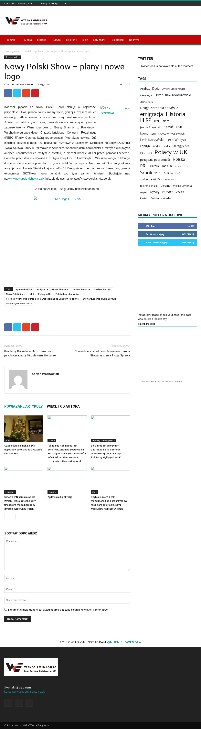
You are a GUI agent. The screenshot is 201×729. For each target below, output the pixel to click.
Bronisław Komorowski (173, 95)
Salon (178, 166)
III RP (145, 120)
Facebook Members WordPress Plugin (161, 381)
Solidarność (172, 173)
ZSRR (180, 192)
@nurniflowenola (124, 642)
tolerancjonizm (149, 185)
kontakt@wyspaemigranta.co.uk (24, 691)
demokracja (146, 101)
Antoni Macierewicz (173, 88)
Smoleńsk (118, 40)
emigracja (42, 289)
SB (186, 166)
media (156, 146)
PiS (142, 153)
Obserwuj (188, 234)
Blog (85, 40)
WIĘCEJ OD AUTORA (63, 406)
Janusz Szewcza (81, 289)
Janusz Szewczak (150, 127)
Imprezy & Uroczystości (103, 440)
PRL (143, 166)
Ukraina (165, 185)
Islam (165, 121)
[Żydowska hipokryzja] (67, 480)
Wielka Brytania (182, 185)
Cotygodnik (99, 40)
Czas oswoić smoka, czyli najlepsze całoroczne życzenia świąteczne (23, 449)
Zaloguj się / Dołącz (49, 3)
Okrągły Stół (181, 146)
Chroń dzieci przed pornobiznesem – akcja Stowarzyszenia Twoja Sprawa (102, 353)
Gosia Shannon (60, 289)
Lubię (191, 225)
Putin (154, 166)
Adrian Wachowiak (22, 84)
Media (28, 40)
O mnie (11, 40)
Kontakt (66, 3)
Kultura (56, 40)
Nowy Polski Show (15, 294)
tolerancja (170, 179)
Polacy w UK (44, 294)
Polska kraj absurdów (67, 294)
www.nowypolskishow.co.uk (26, 178)
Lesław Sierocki (102, 289)
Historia (42, 40)
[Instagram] (189, 3)
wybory (154, 192)
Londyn (145, 146)
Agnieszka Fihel (24, 289)
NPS (32, 294)
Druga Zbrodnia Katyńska (159, 108)
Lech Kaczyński (152, 140)
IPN (156, 121)
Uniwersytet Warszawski (19, 303)
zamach (167, 192)
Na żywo (134, 40)
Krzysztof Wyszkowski (171, 133)
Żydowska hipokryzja (60, 497)
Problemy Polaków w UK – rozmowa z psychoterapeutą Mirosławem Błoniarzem (31, 353)
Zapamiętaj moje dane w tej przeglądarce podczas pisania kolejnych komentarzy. (58, 609)
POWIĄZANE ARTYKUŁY (23, 406)
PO (149, 153)
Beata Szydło (146, 95)
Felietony (71, 40)
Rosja (167, 166)
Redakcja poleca (34, 51)
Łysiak (144, 198)
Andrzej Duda (150, 89)
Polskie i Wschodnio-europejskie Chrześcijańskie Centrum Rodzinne (42, 298)
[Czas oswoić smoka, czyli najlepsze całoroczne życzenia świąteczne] (23, 428)
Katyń (168, 127)
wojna (143, 192)
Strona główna (12, 51)
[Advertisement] (125, 21)
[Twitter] (194, 3)
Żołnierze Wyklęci (161, 198)
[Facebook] (185, 3)
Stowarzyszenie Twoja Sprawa (99, 298)
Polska (179, 159)
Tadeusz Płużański (151, 179)
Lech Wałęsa (176, 140)
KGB (179, 127)
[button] (192, 40)
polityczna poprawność (155, 159)
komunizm (148, 133)
